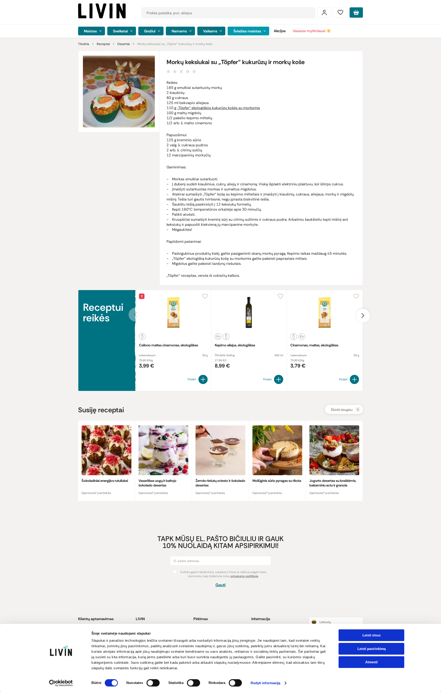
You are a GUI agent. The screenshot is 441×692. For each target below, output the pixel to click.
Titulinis (83, 44)
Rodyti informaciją (265, 683)
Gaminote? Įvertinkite (96, 493)
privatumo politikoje (244, 576)
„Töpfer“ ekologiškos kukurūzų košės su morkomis (218, 107)
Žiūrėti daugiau (342, 409)
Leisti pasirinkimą (371, 649)
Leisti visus (371, 635)
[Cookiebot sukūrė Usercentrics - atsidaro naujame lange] (61, 683)
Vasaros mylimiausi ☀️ (312, 30)
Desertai (123, 44)
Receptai (103, 44)
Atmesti (371, 662)
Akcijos (280, 30)
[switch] (153, 682)
